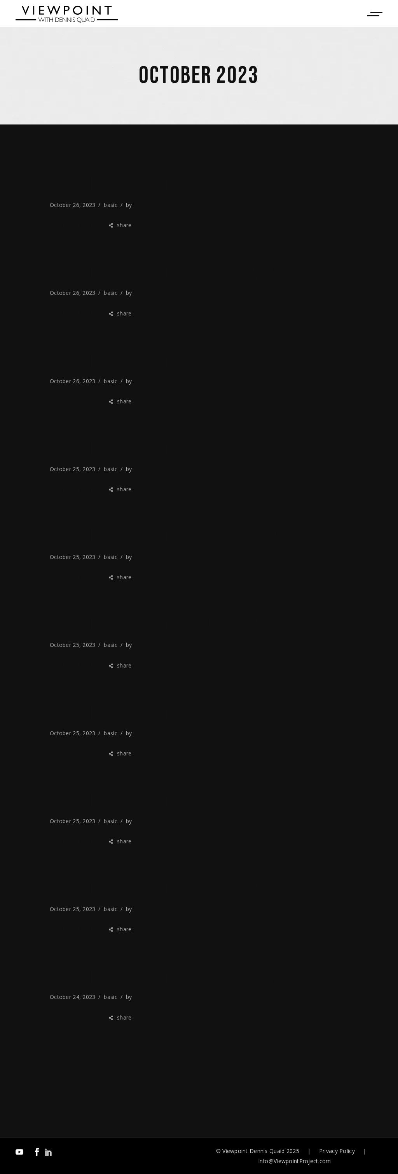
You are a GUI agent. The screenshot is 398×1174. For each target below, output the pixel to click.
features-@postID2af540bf (169, 451)
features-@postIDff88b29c (169, 274)
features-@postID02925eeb (169, 803)
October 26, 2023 (72, 205)
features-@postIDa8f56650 (170, 186)
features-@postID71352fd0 (170, 363)
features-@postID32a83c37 (170, 890)
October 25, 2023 (72, 469)
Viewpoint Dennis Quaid (253, 1151)
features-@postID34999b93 (171, 538)
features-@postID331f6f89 (169, 978)
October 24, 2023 (72, 997)
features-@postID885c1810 (170, 715)
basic (110, 205)
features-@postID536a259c (170, 626)
